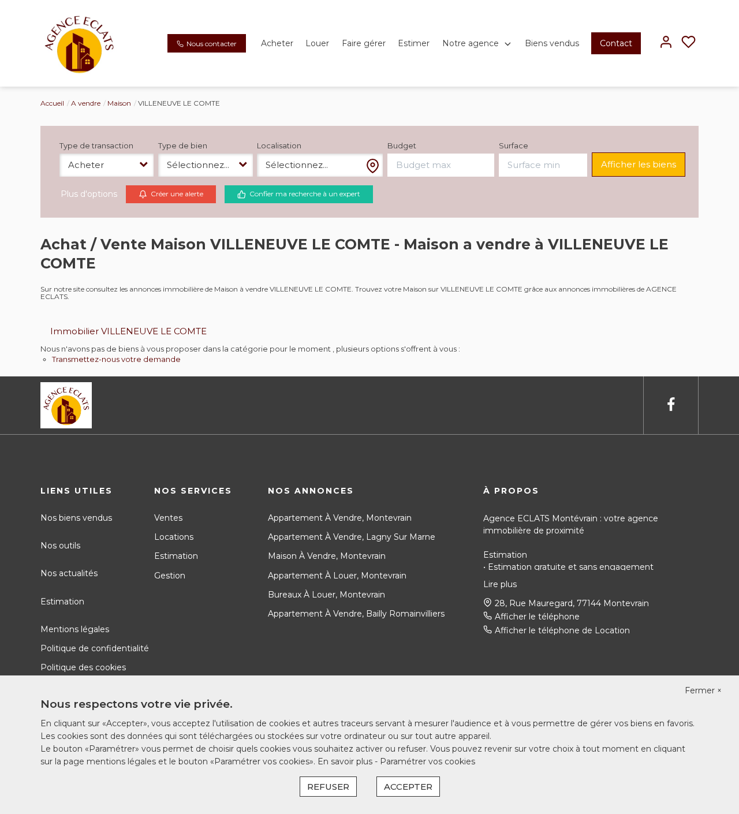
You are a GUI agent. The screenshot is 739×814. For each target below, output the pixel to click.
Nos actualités (69, 573)
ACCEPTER (408, 786)
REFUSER (328, 786)
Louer (317, 43)
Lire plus (500, 584)
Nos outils (60, 545)
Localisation (279, 145)
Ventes (168, 518)
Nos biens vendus (76, 518)
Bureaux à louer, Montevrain (326, 594)
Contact (616, 43)
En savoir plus (346, 761)
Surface (513, 145)
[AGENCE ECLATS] (79, 43)
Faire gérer (364, 43)
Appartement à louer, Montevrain (337, 575)
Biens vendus (552, 43)
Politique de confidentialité (94, 648)
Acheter (277, 43)
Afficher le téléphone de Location (562, 630)
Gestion (169, 575)
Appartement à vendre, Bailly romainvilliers (356, 613)
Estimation (62, 601)
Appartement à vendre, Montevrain (340, 518)
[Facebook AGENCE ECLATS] (671, 405)
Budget (401, 145)
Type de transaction (96, 145)
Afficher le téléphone (537, 616)
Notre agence (470, 43)
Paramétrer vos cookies (427, 761)
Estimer (414, 43)
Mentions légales (74, 629)
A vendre (85, 103)
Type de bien (182, 145)
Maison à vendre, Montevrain (327, 556)
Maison (119, 103)
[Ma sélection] (688, 43)
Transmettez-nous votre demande (116, 359)
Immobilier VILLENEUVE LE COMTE (128, 331)
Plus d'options (89, 194)
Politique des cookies (83, 667)
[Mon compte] (666, 43)
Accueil (52, 103)
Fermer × (703, 690)
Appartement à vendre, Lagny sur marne (351, 537)
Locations (173, 537)
